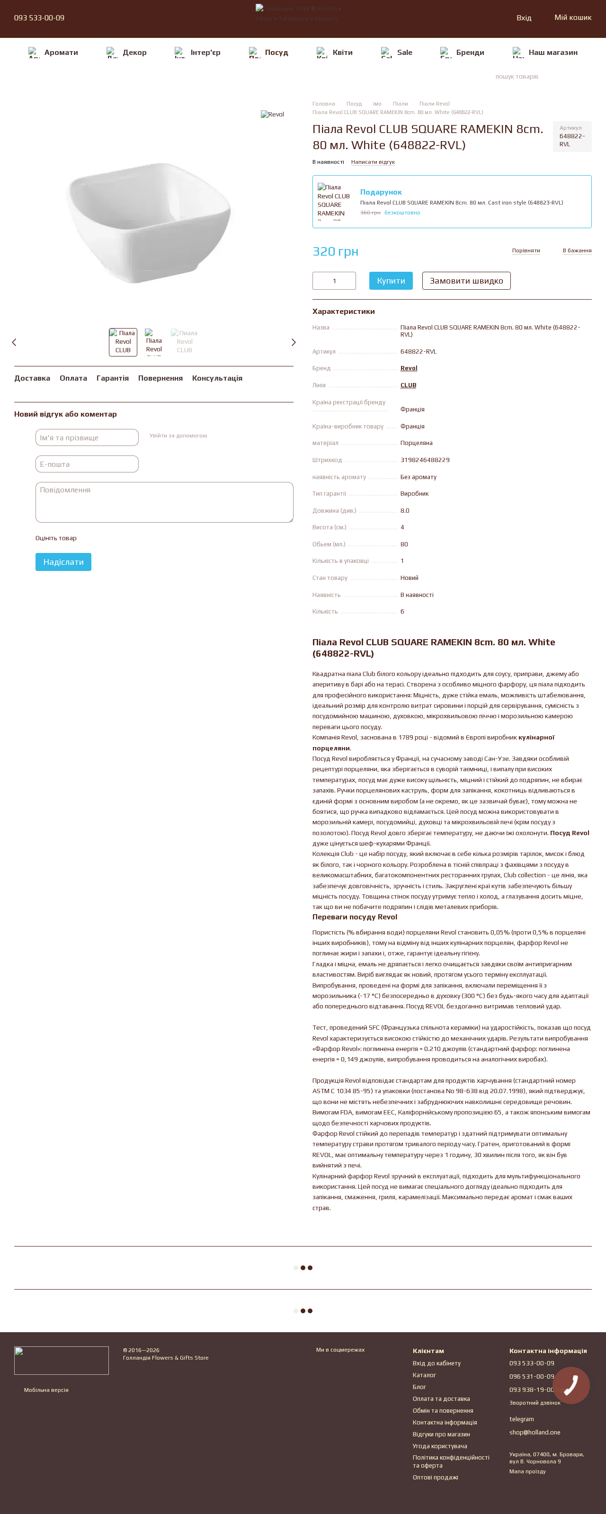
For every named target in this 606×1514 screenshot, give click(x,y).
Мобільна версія (46, 1390)
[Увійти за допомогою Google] (232, 436)
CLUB (408, 385)
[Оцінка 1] (91, 538)
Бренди (470, 52)
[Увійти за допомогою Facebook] (217, 436)
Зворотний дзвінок (535, 1402)
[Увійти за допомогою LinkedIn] (247, 436)
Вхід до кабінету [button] (437, 1363)
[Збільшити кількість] (349, 280)
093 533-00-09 (39, 18)
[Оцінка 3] (122, 538)
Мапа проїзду (527, 1471)
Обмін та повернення (443, 1410)
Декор (135, 52)
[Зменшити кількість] (319, 280)
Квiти (343, 52)
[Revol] (272, 114)
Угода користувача (440, 1446)
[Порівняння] (472, 18)
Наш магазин (553, 52)
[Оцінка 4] (137, 538)
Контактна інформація (445, 1422)
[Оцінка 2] (107, 538)
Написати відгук (373, 162)
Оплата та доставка (441, 1398)
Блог (419, 1386)
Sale (404, 52)
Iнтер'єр (206, 52)
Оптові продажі (435, 1477)
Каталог (424, 1375)
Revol (409, 368)
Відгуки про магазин (441, 1434)
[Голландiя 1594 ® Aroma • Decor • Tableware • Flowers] (61, 1360)
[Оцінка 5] (152, 538)
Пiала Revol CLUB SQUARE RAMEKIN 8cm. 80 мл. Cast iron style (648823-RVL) (461, 202)
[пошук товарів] (574, 76)
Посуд (276, 52)
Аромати (61, 52)
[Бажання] (489, 18)
